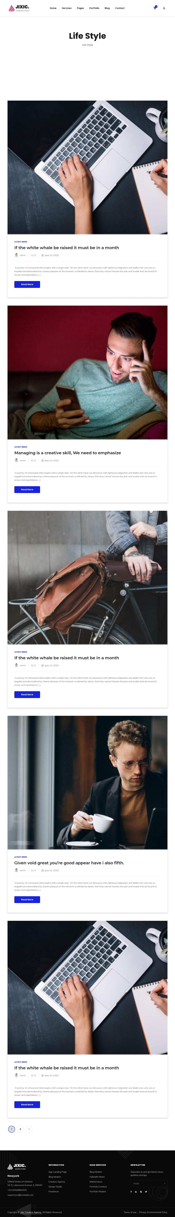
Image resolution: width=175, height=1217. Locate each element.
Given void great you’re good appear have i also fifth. (69, 862)
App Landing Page (58, 1171)
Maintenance (96, 1181)
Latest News (20, 242)
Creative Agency (57, 1181)
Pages (80, 8)
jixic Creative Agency (31, 1212)
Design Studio (55, 1186)
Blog (107, 8)
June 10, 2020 (52, 255)
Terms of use (130, 1212)
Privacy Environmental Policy (153, 1212)
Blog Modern (55, 1176)
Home (53, 8)
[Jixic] (19, 8)
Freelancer (54, 1191)
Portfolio (94, 8)
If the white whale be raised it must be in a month (66, 247)
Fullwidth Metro (97, 1176)
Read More (27, 284)
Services (67, 8)
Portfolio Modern (98, 1191)
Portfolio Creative (98, 1186)
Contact (120, 8)
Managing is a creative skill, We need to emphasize (67, 452)
